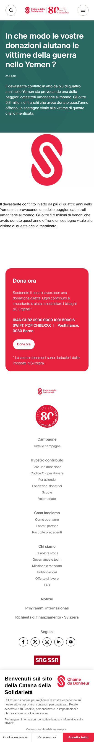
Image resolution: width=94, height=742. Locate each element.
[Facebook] (23, 641)
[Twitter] (35, 641)
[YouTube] (70, 641)
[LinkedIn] (58, 641)
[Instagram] (47, 641)
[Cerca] (10, 10)
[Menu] (83, 10)
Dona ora (24, 344)
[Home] (47, 10)
